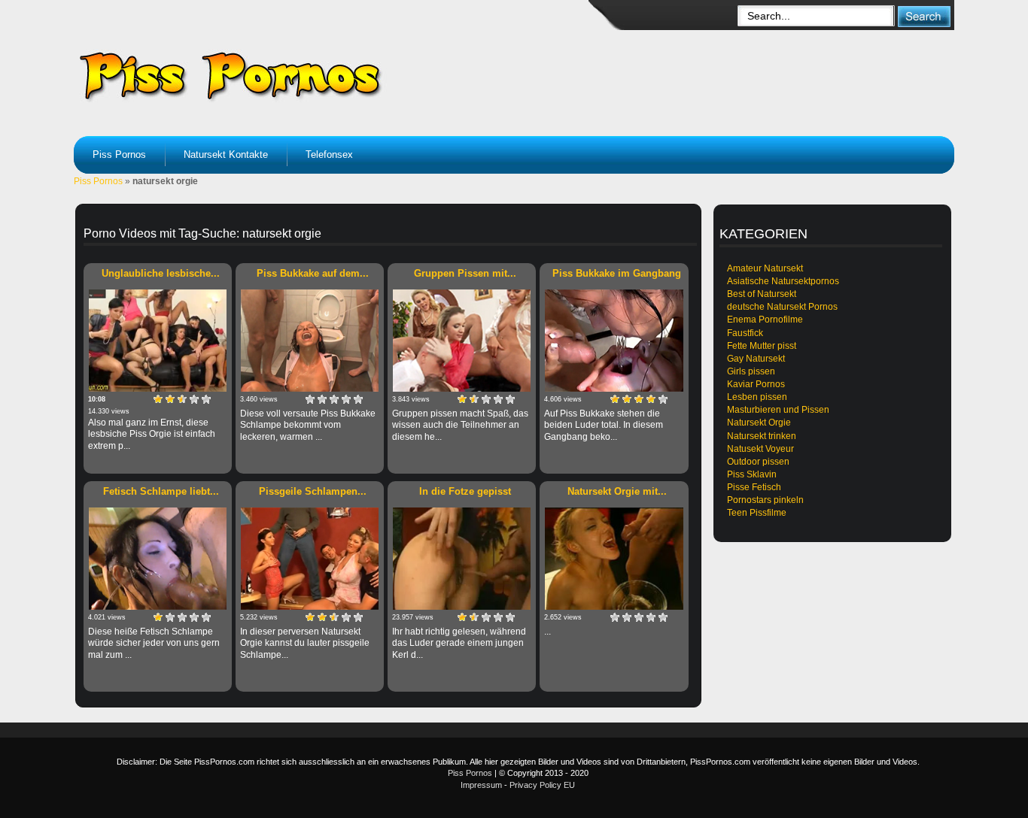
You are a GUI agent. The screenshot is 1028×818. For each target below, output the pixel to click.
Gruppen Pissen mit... (465, 273)
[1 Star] (158, 399)
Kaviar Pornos (756, 384)
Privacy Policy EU (542, 784)
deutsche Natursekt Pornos (782, 306)
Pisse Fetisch (754, 487)
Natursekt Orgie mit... (617, 491)
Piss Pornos (119, 154)
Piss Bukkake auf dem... (313, 273)
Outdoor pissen (758, 461)
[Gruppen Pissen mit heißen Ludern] (461, 340)
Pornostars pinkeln (765, 500)
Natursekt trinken (761, 436)
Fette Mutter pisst (761, 346)
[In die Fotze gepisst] (461, 558)
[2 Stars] (170, 399)
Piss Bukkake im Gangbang (616, 273)
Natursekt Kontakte (226, 154)
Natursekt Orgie (759, 422)
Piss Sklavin (752, 474)
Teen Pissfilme (756, 512)
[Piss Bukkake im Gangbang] (613, 340)
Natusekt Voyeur (760, 449)
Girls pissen (751, 371)
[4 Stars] (194, 399)
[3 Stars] (182, 399)
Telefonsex (329, 154)
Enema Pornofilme (765, 319)
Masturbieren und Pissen (778, 409)
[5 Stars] (206, 399)
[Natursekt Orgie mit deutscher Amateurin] (613, 558)
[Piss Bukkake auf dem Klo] (309, 340)
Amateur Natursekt (765, 268)
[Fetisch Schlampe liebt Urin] (157, 558)
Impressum (481, 784)
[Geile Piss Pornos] (338, 75)
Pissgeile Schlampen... (312, 491)
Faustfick (745, 333)
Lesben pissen (757, 397)
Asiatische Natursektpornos (783, 281)
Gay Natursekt (756, 358)
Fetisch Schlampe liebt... (161, 491)
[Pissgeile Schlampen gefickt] (309, 558)
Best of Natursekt (761, 294)
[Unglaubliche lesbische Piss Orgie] (157, 340)
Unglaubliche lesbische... (161, 273)
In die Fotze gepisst (465, 491)
